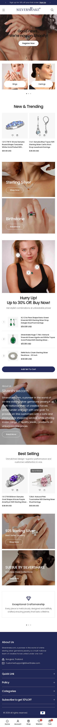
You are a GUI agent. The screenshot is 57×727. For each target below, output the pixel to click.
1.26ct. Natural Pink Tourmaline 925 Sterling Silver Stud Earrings (42, 499)
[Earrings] (42, 76)
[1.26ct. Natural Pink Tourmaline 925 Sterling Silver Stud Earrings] (42, 480)
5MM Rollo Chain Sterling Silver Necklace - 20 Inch (34, 353)
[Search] (52, 10)
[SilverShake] (28, 9)
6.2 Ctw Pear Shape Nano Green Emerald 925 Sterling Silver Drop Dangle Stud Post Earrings (35, 320)
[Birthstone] (28, 216)
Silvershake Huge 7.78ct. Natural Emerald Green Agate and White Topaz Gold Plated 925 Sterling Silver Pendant (38, 337)
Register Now (28, 43)
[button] (5, 2)
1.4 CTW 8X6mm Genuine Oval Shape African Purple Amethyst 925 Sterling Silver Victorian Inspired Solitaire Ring (14, 499)
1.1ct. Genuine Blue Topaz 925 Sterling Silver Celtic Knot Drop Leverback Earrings (41, 144)
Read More (11, 434)
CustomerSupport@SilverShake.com (23, 663)
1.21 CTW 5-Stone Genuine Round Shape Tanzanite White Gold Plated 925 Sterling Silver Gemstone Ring (15, 145)
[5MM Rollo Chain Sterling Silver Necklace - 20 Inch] (13, 356)
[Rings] (15, 76)
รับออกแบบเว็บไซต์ (5, 705)
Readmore (15, 226)
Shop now (14, 190)
